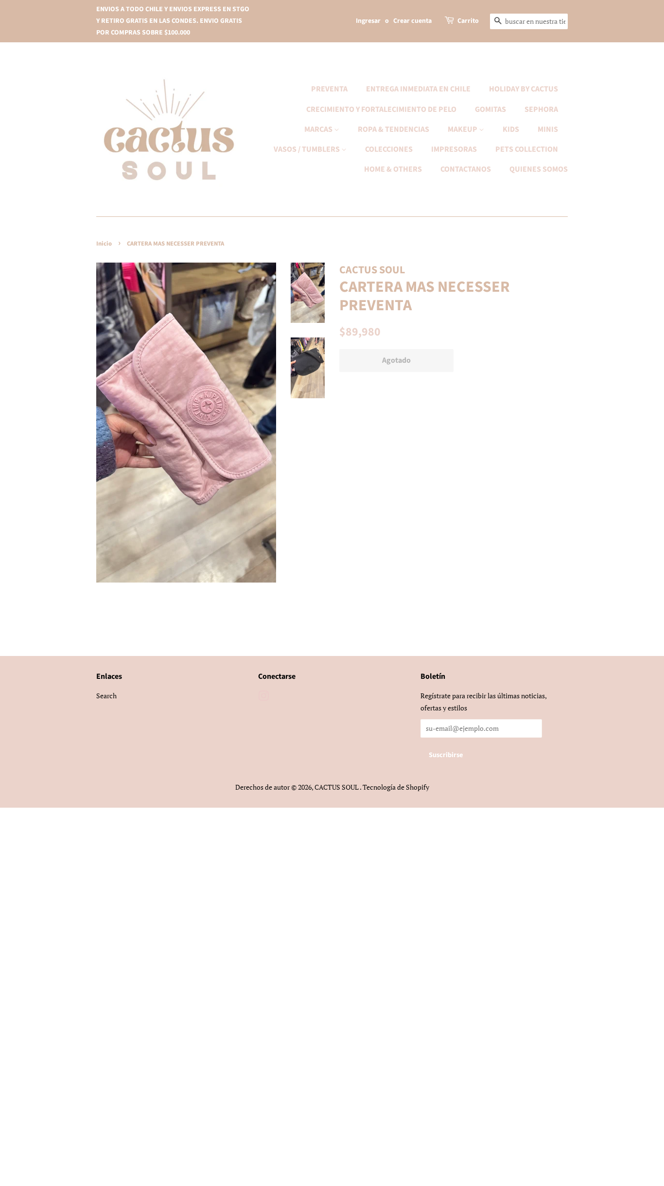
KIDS (511, 129)
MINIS (548, 129)
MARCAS (319, 129)
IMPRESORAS (454, 149)
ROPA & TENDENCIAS (393, 129)
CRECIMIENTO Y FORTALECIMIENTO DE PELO (381, 109)
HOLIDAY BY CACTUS (523, 89)
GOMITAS (490, 109)
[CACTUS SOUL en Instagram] (263, 697)
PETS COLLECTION (526, 149)
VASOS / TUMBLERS (307, 149)
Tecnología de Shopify (396, 787)
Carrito (468, 21)
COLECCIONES (389, 149)
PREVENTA (329, 89)
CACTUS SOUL (337, 787)
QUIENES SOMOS (538, 169)
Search (106, 695)
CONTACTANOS (465, 169)
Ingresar (368, 21)
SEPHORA (541, 109)
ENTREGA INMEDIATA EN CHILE (418, 89)
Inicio (104, 243)
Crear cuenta (412, 21)
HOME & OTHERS (393, 169)
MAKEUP (463, 129)
